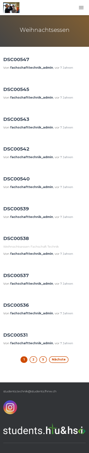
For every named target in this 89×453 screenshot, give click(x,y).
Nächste (59, 359)
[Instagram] (10, 408)
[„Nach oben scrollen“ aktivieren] (80, 444)
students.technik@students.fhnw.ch (29, 391)
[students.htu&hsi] (13, 7)
